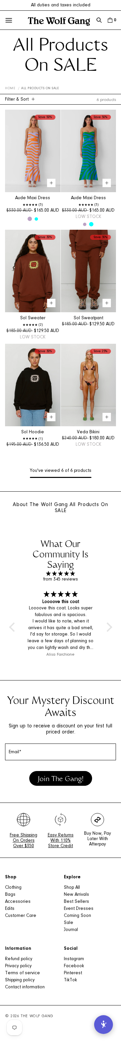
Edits (9, 909)
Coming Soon (77, 916)
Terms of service (22, 973)
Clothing (13, 887)
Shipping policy (20, 980)
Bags (10, 894)
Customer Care (20, 916)
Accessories (18, 901)
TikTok (70, 980)
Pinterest (73, 973)
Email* (15, 752)
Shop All (72, 887)
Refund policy (18, 959)
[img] (61, 574)
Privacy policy (18, 966)
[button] (99, 20)
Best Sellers (76, 901)
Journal (71, 930)
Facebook (74, 966)
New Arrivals (76, 894)
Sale (68, 923)
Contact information (25, 987)
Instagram (74, 959)
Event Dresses (78, 909)
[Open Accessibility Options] (103, 1024)
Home (10, 88)
